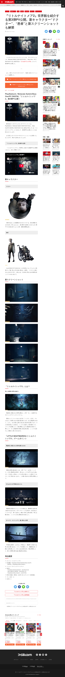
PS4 (28, 5)
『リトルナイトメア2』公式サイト (21, 591)
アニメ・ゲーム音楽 (38, 620)
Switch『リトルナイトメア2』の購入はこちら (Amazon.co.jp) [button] (22, 85)
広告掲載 (50, 659)
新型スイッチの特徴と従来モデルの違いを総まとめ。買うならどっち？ (46, 158)
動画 (46, 1)
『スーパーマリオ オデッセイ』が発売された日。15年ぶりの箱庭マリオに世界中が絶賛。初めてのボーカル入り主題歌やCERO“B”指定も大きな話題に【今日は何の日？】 (50, 70)
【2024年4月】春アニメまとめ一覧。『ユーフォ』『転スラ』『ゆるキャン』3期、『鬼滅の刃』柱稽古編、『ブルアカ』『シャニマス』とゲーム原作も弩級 (56, 145)
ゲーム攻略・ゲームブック (16, 620)
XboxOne (35, 5)
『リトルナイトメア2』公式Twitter (21, 595)
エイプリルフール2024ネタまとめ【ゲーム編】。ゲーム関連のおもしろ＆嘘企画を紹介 (56, 171)
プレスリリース (45, 5)
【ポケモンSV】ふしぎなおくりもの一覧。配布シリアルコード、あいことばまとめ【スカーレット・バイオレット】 (56, 158)
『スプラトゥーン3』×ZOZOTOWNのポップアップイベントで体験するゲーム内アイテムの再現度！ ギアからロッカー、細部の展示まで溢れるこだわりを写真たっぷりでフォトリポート (50, 107)
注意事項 (36, 659)
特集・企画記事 (51, 1)
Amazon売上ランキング (12, 615)
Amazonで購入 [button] (10, 644)
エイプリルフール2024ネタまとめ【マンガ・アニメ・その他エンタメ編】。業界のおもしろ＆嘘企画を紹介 (46, 145)
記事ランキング (47, 39)
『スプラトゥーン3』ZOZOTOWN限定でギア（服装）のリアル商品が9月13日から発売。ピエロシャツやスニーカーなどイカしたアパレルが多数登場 (50, 52)
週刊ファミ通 (58, 1)
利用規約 (31, 659)
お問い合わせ (16, 659)
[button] (41, 634)
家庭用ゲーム (23, 5)
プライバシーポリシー (24, 659)
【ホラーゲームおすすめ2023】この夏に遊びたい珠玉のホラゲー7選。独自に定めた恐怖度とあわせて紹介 (46, 171)
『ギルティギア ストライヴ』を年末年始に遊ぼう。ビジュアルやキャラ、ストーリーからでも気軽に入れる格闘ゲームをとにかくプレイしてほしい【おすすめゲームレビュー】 (49, 89)
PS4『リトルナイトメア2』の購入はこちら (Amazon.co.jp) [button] (22, 79)
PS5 (22, 1)
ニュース (43, 1)
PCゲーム (26, 1)
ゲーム (7, 620)
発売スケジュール (32, 1)
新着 (17, 1)
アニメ (30, 620)
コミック (25, 620)
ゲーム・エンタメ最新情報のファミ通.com (8, 5)
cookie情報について (43, 659)
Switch (19, 1)
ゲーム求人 (38, 1)
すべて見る (39, 614)
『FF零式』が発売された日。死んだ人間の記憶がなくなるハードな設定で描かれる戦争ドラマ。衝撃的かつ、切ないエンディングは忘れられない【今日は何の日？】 (49, 126)
